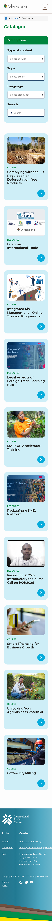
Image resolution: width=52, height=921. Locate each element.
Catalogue (7, 847)
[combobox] (26, 59)
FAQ (4, 854)
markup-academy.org (30, 841)
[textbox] (23, 59)
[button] (45, 7)
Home (5, 841)
